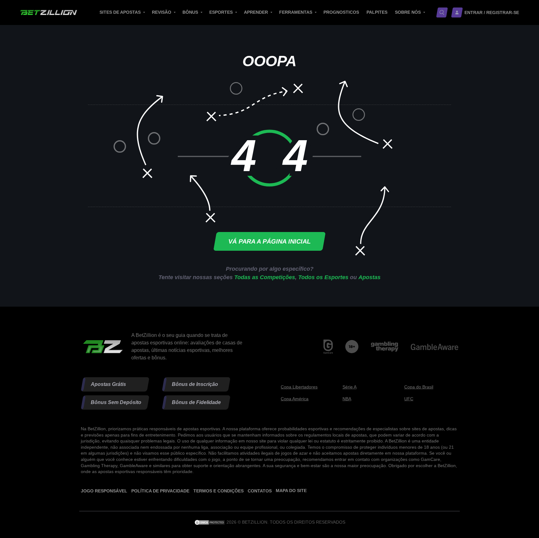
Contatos (260, 490)
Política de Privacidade (160, 490)
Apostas (369, 277)
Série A (349, 386)
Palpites (377, 12)
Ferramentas (295, 12)
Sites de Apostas (120, 12)
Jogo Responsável (104, 490)
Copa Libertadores (299, 386)
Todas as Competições (264, 277)
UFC (408, 398)
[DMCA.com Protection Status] (210, 522)
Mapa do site (291, 490)
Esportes (221, 12)
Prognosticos (341, 12)
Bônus (190, 12)
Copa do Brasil (418, 386)
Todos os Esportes (323, 277)
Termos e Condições (218, 490)
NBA (346, 398)
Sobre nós (408, 12)
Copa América (294, 398)
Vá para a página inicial (269, 241)
